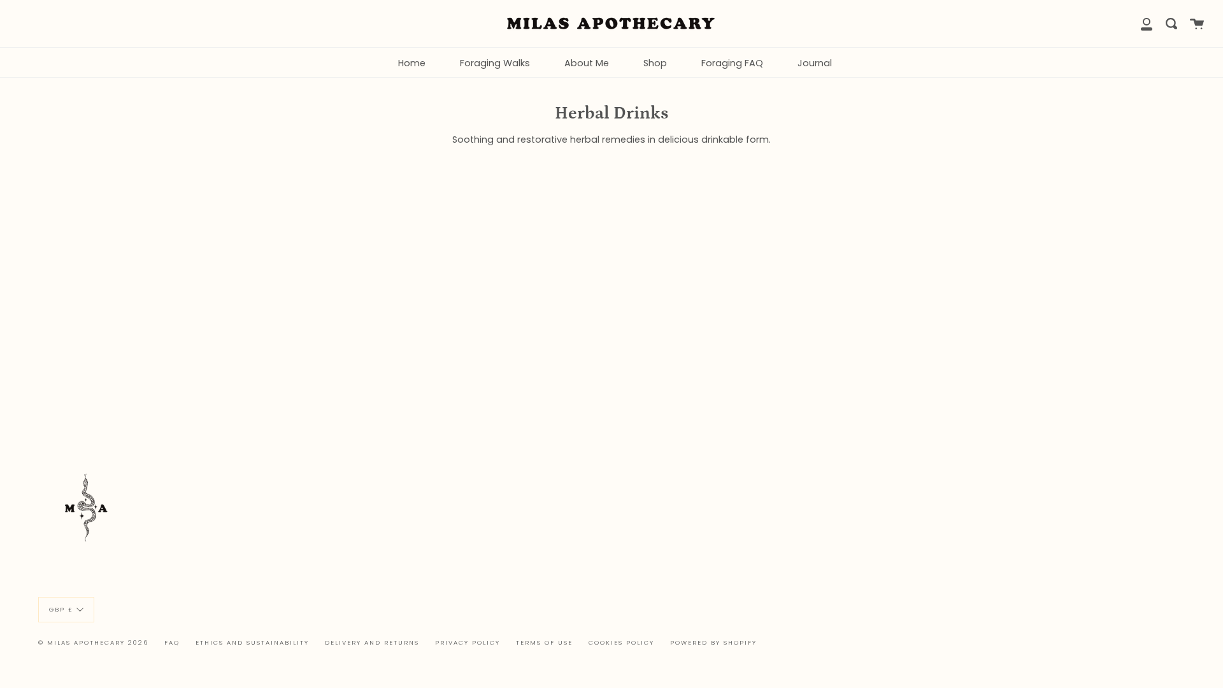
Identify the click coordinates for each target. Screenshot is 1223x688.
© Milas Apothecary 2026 (93, 642)
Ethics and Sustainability (252, 642)
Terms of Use (544, 642)
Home (412, 63)
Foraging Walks (495, 63)
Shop (655, 63)
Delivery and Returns (372, 642)
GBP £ (61, 609)
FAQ (172, 642)
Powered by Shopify (713, 642)
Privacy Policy (467, 642)
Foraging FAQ (732, 63)
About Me (586, 63)
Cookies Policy (621, 642)
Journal (814, 63)
